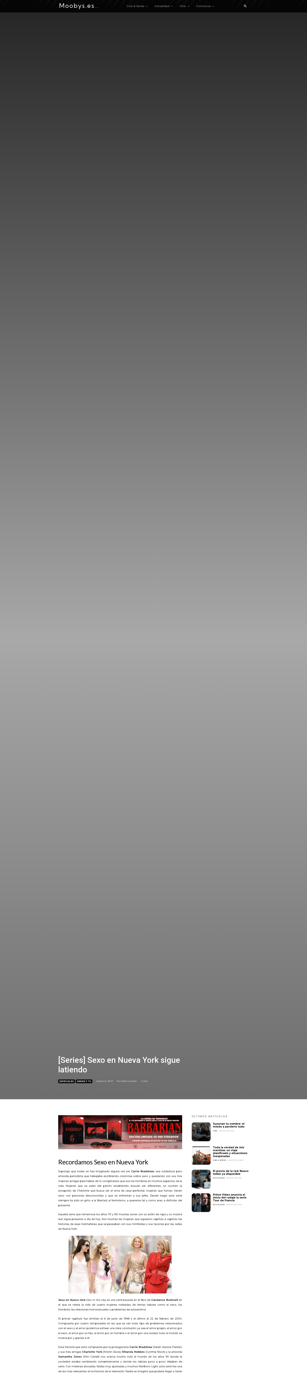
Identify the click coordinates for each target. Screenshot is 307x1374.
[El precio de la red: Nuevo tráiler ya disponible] (201, 1179)
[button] (245, 6)
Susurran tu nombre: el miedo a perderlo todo (228, 1125)
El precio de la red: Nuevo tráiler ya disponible (230, 1172)
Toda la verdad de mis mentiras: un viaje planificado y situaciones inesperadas (230, 1152)
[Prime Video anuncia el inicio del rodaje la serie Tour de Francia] (201, 1202)
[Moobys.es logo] (79, 6)
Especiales (66, 1081)
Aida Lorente (129, 1081)
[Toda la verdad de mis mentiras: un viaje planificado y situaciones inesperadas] (201, 1155)
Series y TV (84, 1081)
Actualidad (219, 1178)
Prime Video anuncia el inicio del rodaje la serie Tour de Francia (229, 1197)
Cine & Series (219, 1160)
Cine (215, 1131)
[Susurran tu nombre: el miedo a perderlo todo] (201, 1131)
